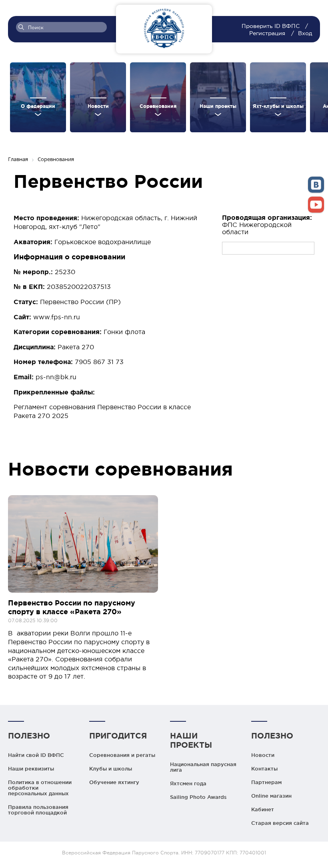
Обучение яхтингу (114, 782)
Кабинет (262, 809)
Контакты (264, 768)
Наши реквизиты (31, 768)
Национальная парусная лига (203, 766)
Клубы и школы (110, 768)
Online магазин (271, 795)
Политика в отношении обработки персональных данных (40, 787)
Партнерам (266, 782)
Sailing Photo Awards (198, 797)
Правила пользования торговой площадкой (38, 809)
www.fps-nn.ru (56, 317)
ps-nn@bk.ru (56, 376)
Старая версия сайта (280, 823)
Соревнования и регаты (122, 755)
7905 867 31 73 (99, 361)
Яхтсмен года (188, 783)
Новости (262, 755)
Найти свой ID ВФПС (36, 755)
